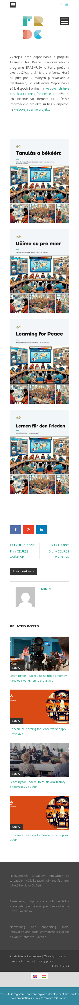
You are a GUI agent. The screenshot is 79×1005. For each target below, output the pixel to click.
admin (46, 589)
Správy (16, 667)
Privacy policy (45, 961)
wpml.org (36, 994)
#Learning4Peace (23, 571)
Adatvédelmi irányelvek (25, 956)
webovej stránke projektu (32, 109)
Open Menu (13, 5)
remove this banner (55, 998)
